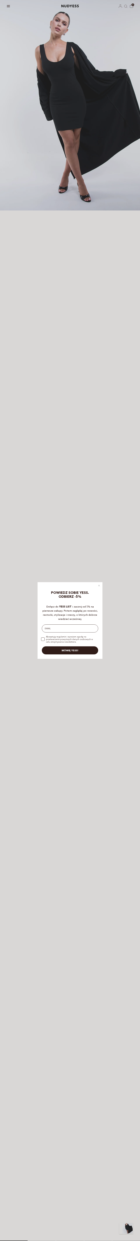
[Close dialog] (99, 585)
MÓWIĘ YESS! (70, 650)
